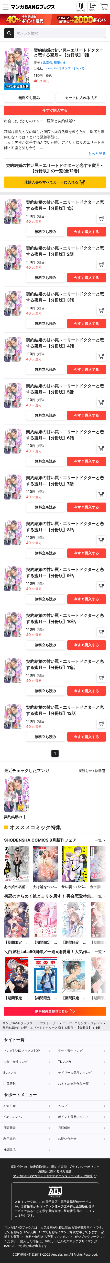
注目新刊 (9, 1083)
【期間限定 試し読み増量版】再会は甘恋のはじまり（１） (45, 942)
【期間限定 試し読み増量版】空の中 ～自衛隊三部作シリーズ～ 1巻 (45, 998)
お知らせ (9, 1106)
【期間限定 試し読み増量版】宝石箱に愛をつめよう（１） (73, 942)
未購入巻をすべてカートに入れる (51, 182)
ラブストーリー (47, 1023)
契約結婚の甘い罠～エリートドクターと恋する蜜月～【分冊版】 (16, 817)
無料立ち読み (29, 97)
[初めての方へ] (81, 7)
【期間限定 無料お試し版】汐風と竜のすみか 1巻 (74, 998)
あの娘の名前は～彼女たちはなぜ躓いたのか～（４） (16, 886)
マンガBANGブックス (18, 1023)
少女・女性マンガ (15, 1062)
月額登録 (9, 1128)
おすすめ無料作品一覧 (73, 1083)
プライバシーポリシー (84, 1167)
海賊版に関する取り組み (55, 1171)
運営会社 (17, 1167)
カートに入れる (77, 97)
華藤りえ (60, 63)
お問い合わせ (67, 1139)
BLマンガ (9, 1072)
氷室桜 (47, 63)
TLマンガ (64, 1062)
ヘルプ (62, 1106)
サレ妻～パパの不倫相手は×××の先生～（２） (74, 886)
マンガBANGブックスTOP (21, 1051)
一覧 (98, 840)
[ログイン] (92, 6)
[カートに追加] (101, 218)
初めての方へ (12, 1117)
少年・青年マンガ (70, 1051)
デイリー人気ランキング (75, 1072)
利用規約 (9, 1139)
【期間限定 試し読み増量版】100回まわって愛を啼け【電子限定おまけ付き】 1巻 (16, 998)
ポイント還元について (73, 1117)
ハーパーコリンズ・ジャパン (66, 68)
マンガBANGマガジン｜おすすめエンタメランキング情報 (53, 1176)
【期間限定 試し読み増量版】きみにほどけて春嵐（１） (16, 942)
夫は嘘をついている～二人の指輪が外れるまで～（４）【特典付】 (45, 886)
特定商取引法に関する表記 (48, 1167)
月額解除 (64, 1128)
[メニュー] (5, 6)
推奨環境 (9, 1150)
